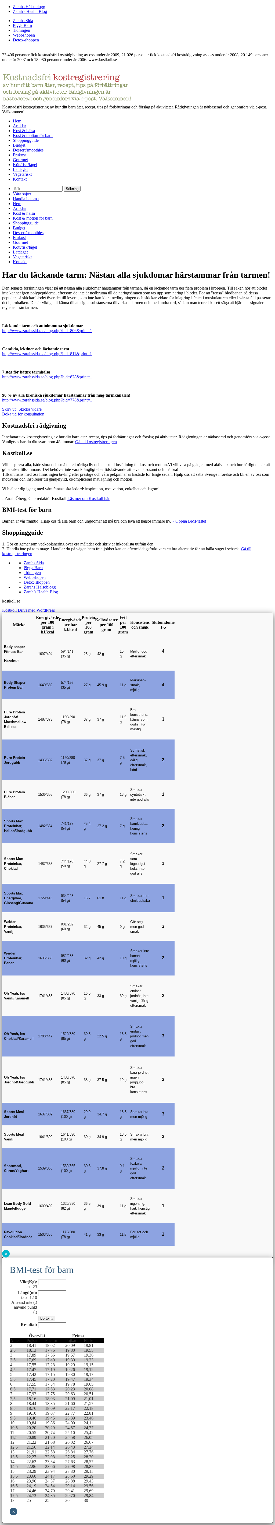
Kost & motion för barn (33, 135)
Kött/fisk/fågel (25, 164)
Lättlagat (20, 169)
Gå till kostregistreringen (96, 441)
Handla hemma (26, 198)
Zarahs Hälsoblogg (29, 6)
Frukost (19, 155)
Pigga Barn (22, 25)
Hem (17, 121)
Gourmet (20, 159)
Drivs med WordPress (36, 610)
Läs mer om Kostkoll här (88, 498)
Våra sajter (22, 194)
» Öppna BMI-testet (189, 521)
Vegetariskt (22, 174)
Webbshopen (24, 35)
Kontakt (20, 179)
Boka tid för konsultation (23, 414)
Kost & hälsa (24, 130)
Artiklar (19, 126)
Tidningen (21, 30)
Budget (19, 145)
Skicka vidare (30, 409)
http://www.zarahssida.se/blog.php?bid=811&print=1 (47, 353)
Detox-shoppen (26, 40)
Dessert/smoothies (28, 150)
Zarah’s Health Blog (41, 592)
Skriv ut (9, 409)
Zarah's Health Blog (30, 11)
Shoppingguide (26, 140)
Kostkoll (9, 610)
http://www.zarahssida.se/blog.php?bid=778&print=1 (47, 400)
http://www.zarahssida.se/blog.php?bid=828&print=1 (47, 377)
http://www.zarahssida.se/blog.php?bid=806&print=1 (47, 330)
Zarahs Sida (23, 20)
